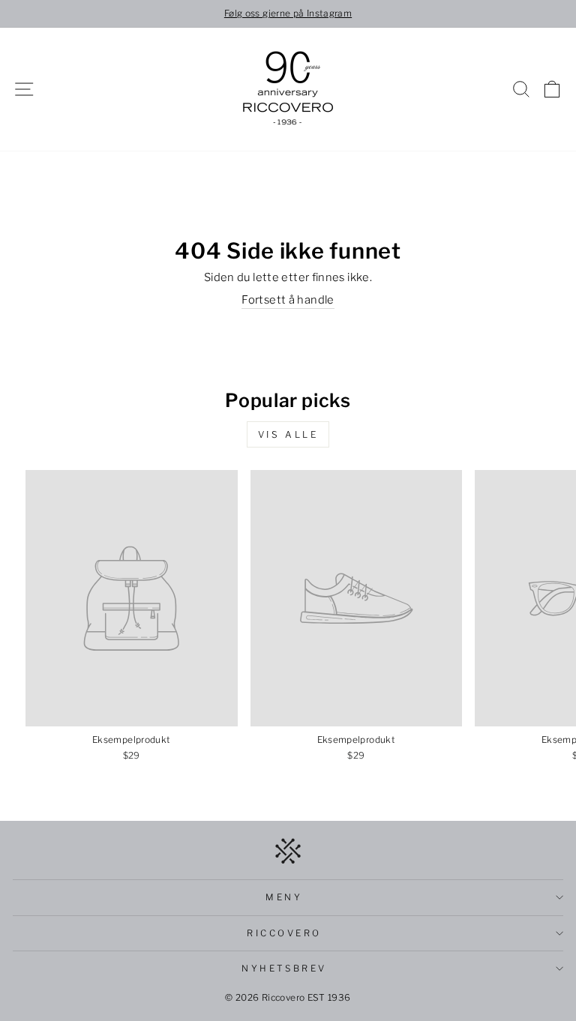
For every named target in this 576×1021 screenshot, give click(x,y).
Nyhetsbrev (284, 968)
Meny (284, 897)
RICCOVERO (284, 933)
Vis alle (288, 434)
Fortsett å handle (288, 300)
